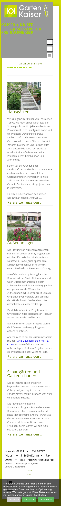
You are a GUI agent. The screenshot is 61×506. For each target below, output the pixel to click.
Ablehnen (14, 499)
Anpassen (29, 499)
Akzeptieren (46, 499)
